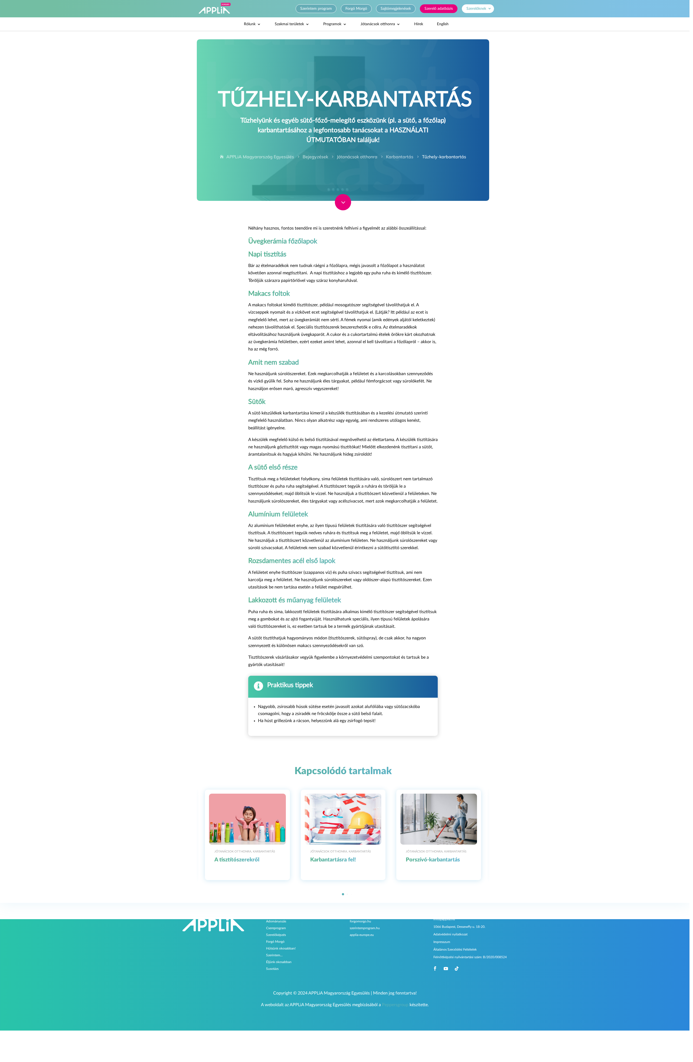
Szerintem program (316, 9)
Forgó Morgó (356, 9)
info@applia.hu (444, 919)
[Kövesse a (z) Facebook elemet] (435, 968)
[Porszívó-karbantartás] (438, 819)
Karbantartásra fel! (333, 860)
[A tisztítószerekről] (247, 819)
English (443, 24)
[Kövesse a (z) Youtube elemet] (446, 968)
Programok (332, 24)
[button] (482, 835)
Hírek (418, 24)
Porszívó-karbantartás (433, 860)
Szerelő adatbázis (438, 9)
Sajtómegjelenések (396, 9)
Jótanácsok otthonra (378, 24)
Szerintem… (274, 955)
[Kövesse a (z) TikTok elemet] (456, 968)
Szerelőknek (476, 9)
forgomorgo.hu (360, 921)
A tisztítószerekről (236, 860)
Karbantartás (264, 851)
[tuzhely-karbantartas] (343, 209)
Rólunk (250, 24)
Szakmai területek (289, 24)
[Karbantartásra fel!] (343, 819)
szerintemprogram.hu (365, 928)
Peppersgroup (395, 1005)
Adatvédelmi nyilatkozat (450, 934)
